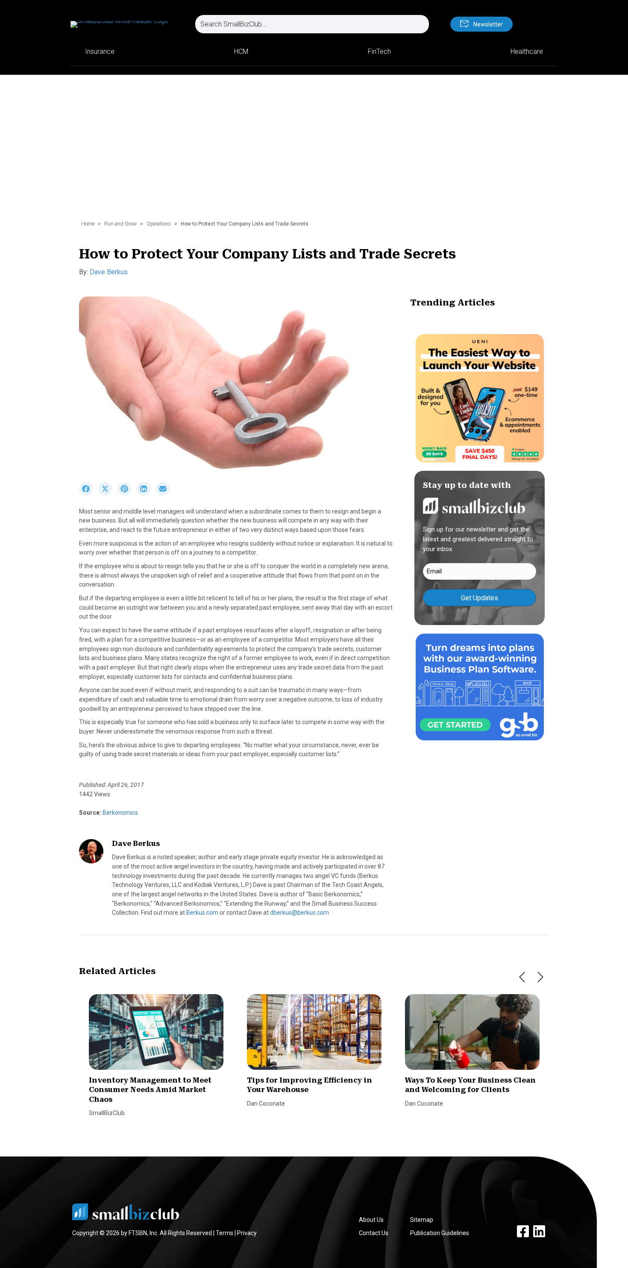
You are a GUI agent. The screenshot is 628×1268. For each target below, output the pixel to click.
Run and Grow (120, 224)
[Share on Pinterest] (127, 493)
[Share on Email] (165, 493)
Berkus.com (202, 912)
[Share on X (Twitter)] (107, 493)
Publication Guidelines (439, 1233)
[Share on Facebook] (88, 493)
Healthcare (527, 51)
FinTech (379, 51)
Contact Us (373, 1233)
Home (87, 224)
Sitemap (421, 1219)
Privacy (247, 1233)
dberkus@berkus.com (299, 912)
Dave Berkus (109, 272)
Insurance (99, 51)
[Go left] (522, 977)
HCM (241, 51)
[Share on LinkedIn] (146, 493)
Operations (159, 224)
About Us (371, 1219)
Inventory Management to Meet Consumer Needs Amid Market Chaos (150, 1090)
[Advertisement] (314, 151)
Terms (224, 1233)
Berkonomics (119, 812)
